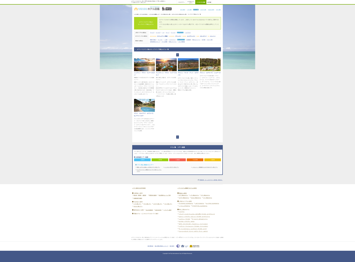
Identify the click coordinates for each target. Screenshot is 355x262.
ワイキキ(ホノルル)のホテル (186, 203)
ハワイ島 (189, 9)
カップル (160, 39)
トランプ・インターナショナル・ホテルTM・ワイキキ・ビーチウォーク (197, 214)
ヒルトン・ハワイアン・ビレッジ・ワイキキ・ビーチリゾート (194, 216)
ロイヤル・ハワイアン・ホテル (186, 221)
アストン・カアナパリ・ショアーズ (210, 72)
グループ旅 (209, 39)
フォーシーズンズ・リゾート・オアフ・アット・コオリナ (193, 231)
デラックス (178, 36)
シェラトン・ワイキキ (184, 219)
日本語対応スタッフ (155, 41)
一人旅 (165, 39)
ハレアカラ (188, 32)
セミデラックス (191, 36)
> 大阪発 (177, 159)
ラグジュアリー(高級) (162, 36)
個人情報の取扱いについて (161, 246)
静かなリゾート (196, 39)
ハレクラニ (181, 211)
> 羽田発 (160, 159)
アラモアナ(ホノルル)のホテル (199, 206)
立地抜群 (188, 39)
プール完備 (164, 41)
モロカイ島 (211, 9)
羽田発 (139, 195)
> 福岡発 (213, 159)
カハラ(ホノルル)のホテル (212, 203)
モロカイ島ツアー (138, 206)
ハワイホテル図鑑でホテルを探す (187, 188)
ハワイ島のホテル (194, 195)
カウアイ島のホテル (184, 197)
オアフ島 (182, 9)
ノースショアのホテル (184, 206)
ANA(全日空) (158, 210)
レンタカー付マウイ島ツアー (171, 167)
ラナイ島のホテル (207, 197)
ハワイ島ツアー (137, 204)
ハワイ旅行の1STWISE (139, 188)
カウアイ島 (203, 9)
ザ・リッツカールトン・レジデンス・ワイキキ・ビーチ (193, 228)
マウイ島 (196, 9)
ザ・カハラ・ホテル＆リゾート (200, 219)
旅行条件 (172, 246)
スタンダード (203, 36)
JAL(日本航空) (149, 210)
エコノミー (213, 36)
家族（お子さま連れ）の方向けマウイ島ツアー (148, 167)
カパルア (158, 32)
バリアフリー (172, 39)
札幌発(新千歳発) (138, 198)
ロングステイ (181, 39)
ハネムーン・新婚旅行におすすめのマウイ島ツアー (205, 167)
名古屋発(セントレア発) (165, 195)
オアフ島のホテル (183, 195)
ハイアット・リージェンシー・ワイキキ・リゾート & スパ (193, 226)
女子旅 (203, 39)
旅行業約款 (150, 246)
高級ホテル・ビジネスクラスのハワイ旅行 (146, 213)
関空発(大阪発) (153, 195)
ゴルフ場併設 (181, 41)
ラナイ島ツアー (168, 204)
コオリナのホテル (199, 203)
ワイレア (152, 32)
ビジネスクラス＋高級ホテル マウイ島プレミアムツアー (149, 170)
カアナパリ (180, 32)
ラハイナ (173, 32)
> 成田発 (142, 159)
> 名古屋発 (195, 159)
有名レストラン (173, 41)
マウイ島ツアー (147, 204)
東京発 (135, 195)
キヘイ (167, 32)
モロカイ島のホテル (196, 197)
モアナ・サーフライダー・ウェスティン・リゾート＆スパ (193, 224)
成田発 (144, 195)
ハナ (163, 32)
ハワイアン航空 (167, 210)
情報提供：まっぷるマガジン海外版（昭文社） (211, 180)
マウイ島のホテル (205, 195)
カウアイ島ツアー (157, 204)
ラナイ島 (218, 9)
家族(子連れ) (153, 39)
